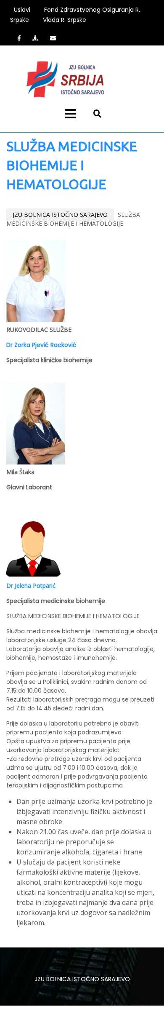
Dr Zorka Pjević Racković (41, 345)
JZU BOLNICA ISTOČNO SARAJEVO (60, 215)
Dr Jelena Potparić (31, 586)
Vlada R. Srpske (64, 20)
